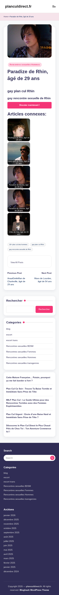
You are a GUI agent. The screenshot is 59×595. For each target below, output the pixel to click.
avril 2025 (8, 554)
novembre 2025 (11, 524)
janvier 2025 (9, 567)
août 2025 (8, 537)
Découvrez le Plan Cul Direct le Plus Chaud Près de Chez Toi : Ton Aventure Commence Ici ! (28, 428)
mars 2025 (9, 558)
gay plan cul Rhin (38, 244)
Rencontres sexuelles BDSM (19, 346)
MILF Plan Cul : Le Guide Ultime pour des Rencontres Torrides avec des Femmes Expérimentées (27, 403)
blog (8, 329)
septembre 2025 (11, 532)
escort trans (12, 340)
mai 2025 (8, 550)
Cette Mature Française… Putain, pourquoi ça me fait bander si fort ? (28, 379)
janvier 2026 (9, 515)
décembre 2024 (11, 571)
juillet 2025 (9, 541)
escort (9, 335)
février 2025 (9, 563)
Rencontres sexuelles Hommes (25, 65)
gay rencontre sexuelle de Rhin (20, 249)
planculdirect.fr (18, 6)
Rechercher (14, 300)
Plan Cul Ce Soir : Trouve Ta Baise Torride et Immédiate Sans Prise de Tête (29, 390)
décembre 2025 (11, 519)
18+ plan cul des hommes (18, 244)
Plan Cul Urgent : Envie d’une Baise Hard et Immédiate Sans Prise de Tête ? (28, 415)
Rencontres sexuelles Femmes (21, 352)
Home (6, 17)
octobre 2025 (10, 528)
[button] (17, 262)
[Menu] (53, 6)
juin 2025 (8, 545)
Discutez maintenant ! (29, 105)
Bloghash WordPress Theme (34, 590)
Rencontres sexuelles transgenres (22, 363)
